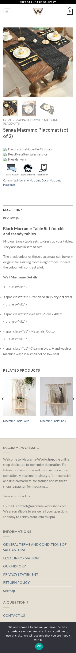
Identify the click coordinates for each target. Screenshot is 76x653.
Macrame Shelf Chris (53, 421)
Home (7, 120)
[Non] (71, 638)
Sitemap (9, 591)
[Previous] (10, 62)
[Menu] (7, 11)
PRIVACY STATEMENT (20, 574)
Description (13, 209)
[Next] (66, 62)
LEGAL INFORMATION (21, 558)
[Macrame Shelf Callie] (19, 396)
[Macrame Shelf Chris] (56, 396)
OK (39, 646)
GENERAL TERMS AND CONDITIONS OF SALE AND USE (34, 547)
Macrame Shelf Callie (16, 421)
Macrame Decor (28, 120)
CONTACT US (14, 615)
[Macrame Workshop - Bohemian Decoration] (38, 11)
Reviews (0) (11, 218)
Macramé (23, 180)
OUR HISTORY (14, 566)
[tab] (38, 210)
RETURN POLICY (16, 582)
